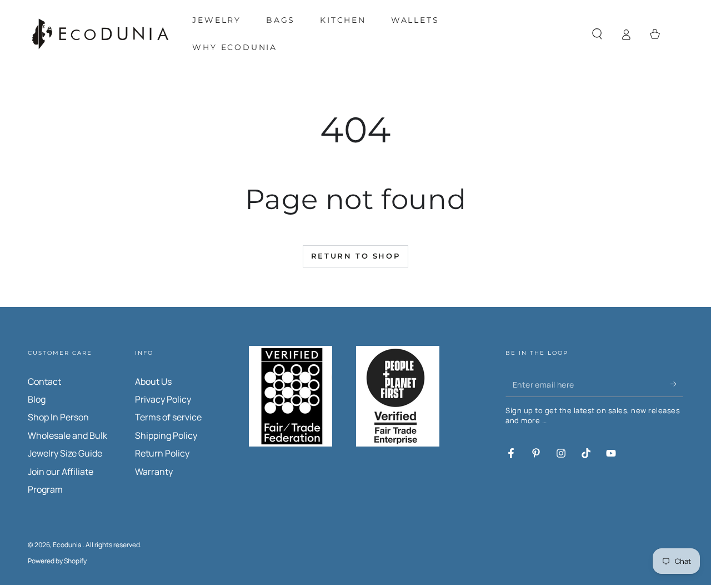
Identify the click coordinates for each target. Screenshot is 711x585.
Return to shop (355, 255)
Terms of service (168, 417)
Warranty (154, 471)
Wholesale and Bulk (67, 435)
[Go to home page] (100, 33)
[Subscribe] (676, 384)
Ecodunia (68, 544)
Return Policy (162, 453)
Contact (44, 381)
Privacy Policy (163, 399)
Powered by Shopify (57, 561)
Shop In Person (58, 417)
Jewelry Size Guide (65, 453)
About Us (153, 381)
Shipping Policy (166, 435)
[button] (597, 34)
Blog (37, 399)
